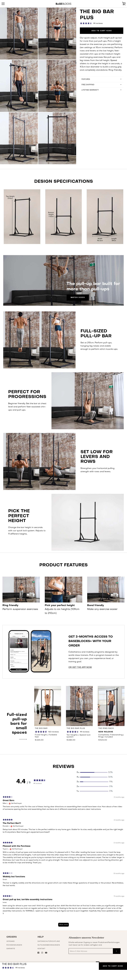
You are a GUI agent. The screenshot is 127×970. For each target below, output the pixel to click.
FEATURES (85, 79)
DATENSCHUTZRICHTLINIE (49, 941)
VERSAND (10, 941)
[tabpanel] (63, 862)
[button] (95, 772)
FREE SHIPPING (87, 85)
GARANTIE (10, 948)
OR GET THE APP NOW (80, 667)
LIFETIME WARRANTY (90, 90)
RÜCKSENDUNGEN (14, 945)
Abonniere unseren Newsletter (86, 937)
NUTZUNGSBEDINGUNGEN (49, 945)
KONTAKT (41, 948)
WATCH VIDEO (78, 297)
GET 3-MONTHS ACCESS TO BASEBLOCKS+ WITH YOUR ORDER (90, 641)
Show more (63, 924)
